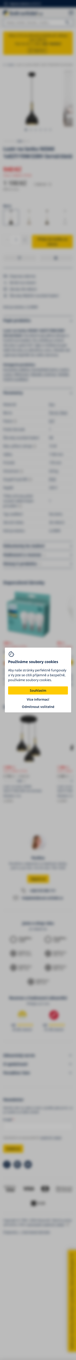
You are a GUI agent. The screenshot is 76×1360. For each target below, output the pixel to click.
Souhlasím (38, 690)
